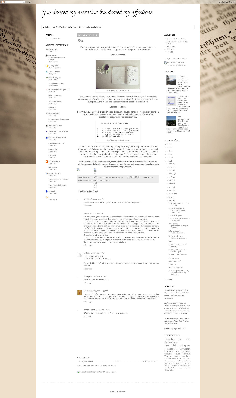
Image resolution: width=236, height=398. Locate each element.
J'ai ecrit (51, 191)
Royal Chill (52, 49)
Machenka (88, 291)
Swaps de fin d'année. (178, 255)
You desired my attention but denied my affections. (97, 12)
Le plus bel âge (54, 173)
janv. (171, 200)
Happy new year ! (176, 268)
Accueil (118, 362)
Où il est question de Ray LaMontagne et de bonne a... (179, 273)
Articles (46, 27)
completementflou (56, 84)
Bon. (80, 41)
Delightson (52, 167)
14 (168, 151)
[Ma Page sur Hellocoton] (175, 62)
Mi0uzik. (168, 354)
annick (86, 199)
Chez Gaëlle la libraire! (57, 185)
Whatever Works (55, 102)
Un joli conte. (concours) (183, 97)
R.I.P (179, 117)
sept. (171, 174)
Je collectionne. (178, 363)
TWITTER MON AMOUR (175, 39)
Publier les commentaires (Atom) (102, 365)
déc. (171, 164)
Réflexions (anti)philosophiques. (98, 180)
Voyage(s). (185, 349)
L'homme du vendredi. (177, 351)
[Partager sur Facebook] (136, 177)
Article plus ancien (150, 362)
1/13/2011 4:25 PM (97, 253)
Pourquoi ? (173, 264)
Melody (87, 253)
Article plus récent (85, 362)
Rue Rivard (52, 149)
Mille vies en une (55, 96)
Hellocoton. (171, 46)
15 (168, 148)
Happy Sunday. (177, 359)
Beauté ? (167, 365)
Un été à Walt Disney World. (64, 27)
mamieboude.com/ (56, 143)
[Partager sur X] (133, 177)
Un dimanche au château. (90, 27)
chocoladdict (89, 310)
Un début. (171, 370)
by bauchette (54, 161)
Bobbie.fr (52, 107)
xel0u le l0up (174, 65)
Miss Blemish (53, 113)
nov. (171, 167)
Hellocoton (182, 65)
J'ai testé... (168, 363)
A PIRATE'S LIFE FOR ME (58, 131)
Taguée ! (186, 356)
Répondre (88, 206)
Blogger (122, 391)
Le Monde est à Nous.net (58, 119)
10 (168, 280)
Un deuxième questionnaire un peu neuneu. (178, 226)
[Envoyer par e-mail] (128, 177)
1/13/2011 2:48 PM (96, 213)
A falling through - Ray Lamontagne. (178, 251)
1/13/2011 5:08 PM (99, 277)
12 (168, 158)
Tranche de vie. (177, 339)
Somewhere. (174, 258)
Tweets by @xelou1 (53, 39)
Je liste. (170, 368)
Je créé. (187, 363)
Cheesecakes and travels (58, 179)
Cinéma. (167, 359)
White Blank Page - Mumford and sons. (178, 237)
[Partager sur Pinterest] (138, 177)
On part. (181, 76)
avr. (170, 190)
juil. (170, 180)
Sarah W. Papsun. (176, 216)
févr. (171, 197)
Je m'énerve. (182, 365)
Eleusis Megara (54, 78)
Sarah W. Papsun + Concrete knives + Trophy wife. (177, 210)
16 (168, 144)
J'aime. (174, 365)
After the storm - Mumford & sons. (177, 232)
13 (168, 154)
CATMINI (52, 155)
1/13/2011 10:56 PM (100, 291)
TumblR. (169, 52)
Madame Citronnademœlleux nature (56, 58)
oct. (170, 171)
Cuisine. (176, 356)
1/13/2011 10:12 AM (97, 199)
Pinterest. (170, 49)
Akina (86, 213)
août (171, 177)
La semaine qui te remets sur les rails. (179, 220)
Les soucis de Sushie (57, 137)
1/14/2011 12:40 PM (103, 310)
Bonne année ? (175, 261)
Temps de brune (55, 125)
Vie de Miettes (54, 72)
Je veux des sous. (178, 368)
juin (170, 184)
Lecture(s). (172, 349)
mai (170, 187)
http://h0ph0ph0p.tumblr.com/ (118, 90)
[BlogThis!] (130, 177)
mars (171, 194)
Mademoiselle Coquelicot (58, 90)
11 (167, 161)
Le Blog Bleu (53, 66)
